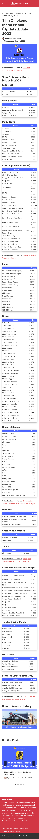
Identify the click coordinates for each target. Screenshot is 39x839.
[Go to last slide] (5, 763)
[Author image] (3, 38)
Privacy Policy (23, 828)
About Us (6, 828)
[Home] (3, 13)
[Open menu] (2, 3)
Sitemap (17, 831)
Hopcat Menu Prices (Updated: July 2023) (17, 773)
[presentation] (19, 757)
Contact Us (14, 828)
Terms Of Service (8, 831)
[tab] (15, 784)
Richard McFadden (14, 38)
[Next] (33, 763)
